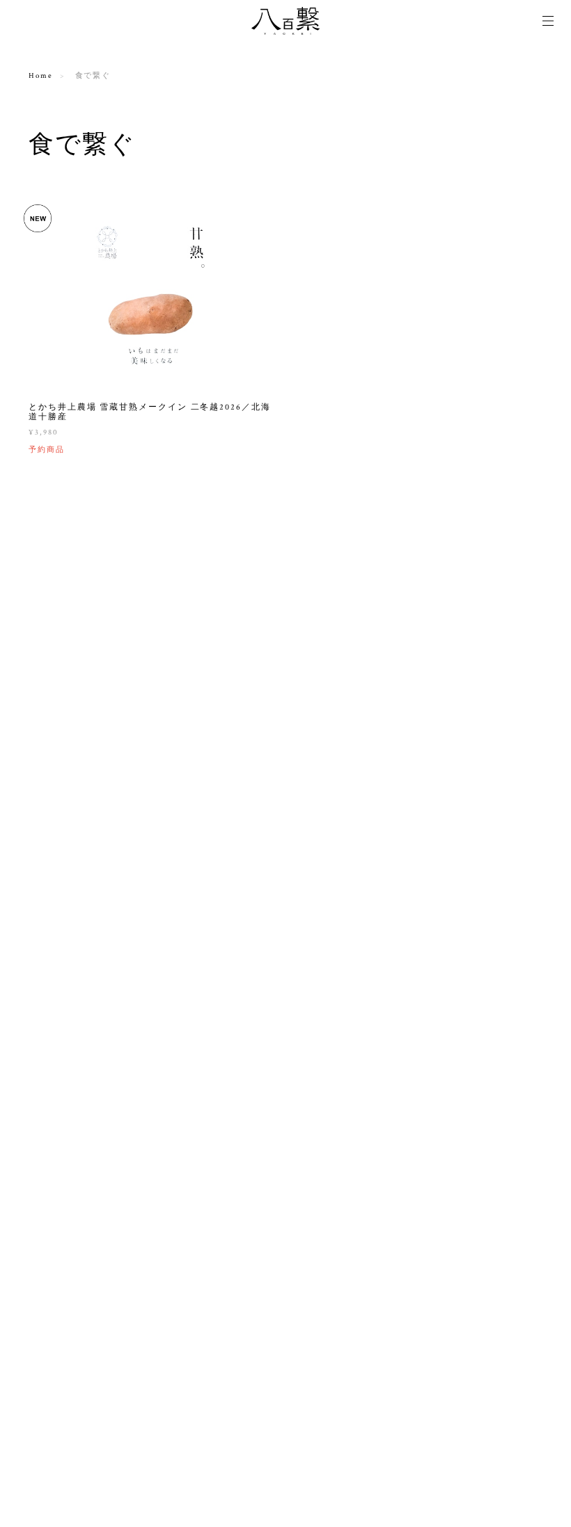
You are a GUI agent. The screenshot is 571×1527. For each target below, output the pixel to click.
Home (41, 76)
